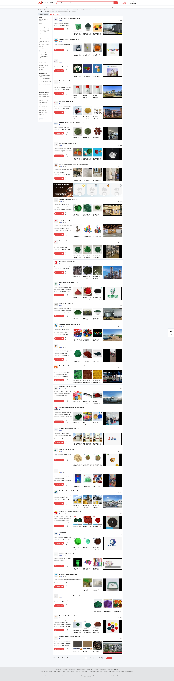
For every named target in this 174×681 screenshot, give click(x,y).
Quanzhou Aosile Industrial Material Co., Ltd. (70, 491)
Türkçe (118, 671)
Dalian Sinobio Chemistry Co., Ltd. (67, 303)
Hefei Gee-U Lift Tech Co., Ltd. (66, 553)
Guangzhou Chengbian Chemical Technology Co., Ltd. (72, 470)
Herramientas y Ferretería (44, 25)
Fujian (41, 116)
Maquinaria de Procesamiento (44, 28)
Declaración (65, 669)
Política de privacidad (81, 669)
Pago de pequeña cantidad (43, 57)
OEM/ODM (43, 51)
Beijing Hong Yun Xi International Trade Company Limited (73, 366)
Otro (41, 46)
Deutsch (77, 671)
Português (82, 671)
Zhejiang (42, 110)
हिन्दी (110, 671)
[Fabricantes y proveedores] (45, 2)
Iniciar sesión (133, 3)
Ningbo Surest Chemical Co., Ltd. (67, 261)
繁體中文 (59, 671)
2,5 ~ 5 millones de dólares (44, 84)
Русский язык (92, 671)
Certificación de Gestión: (59, 230)
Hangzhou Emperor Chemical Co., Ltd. (68, 199)
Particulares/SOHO (44, 44)
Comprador (112, 7)
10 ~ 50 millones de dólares (45, 82)
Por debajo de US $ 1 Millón (44, 76)
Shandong (43, 112)
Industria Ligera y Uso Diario (43, 20)
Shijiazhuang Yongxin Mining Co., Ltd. (68, 241)
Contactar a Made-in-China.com (92, 669)
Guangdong (43, 109)
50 (67, 657)
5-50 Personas (43, 94)
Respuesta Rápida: (58, 87)
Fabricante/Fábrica (45, 39)
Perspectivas (110, 669)
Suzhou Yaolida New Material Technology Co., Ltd (71, 636)
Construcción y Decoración (44, 22)
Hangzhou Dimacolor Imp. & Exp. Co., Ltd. (69, 39)
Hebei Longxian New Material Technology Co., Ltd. (71, 122)
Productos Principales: (59, 23)
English (50, 671)
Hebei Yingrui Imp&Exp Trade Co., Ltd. (68, 282)
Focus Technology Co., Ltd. (84, 673)
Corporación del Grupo (44, 42)
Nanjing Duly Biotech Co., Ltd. (66, 101)
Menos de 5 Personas (43, 98)
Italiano (86, 671)
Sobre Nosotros (58, 669)
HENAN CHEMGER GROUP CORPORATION (69, 18)
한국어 (97, 671)
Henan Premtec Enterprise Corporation (68, 60)
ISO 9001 (42, 62)
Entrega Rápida (44, 54)
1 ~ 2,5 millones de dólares (44, 79)
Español (72, 671)
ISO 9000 (42, 69)
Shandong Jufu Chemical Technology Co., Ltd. (70, 511)
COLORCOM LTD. (63, 532)
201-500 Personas (44, 100)
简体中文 (55, 671)
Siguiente (108, 657)
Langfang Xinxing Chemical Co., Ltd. (68, 574)
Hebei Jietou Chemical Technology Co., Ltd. (69, 324)
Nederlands (106, 671)
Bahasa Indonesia (129, 671)
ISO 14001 (42, 64)
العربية (101, 671)
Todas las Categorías (44, 7)
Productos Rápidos (103, 669)
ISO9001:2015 (43, 65)
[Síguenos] (115, 669)
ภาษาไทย (114, 671)
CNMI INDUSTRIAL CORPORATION (67, 386)
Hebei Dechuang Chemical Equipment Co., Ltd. (70, 595)
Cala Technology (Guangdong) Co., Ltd (68, 616)
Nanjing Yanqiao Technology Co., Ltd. (68, 81)
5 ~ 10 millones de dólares (44, 87)
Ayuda (121, 7)
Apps (127, 7)
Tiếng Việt (123, 671)
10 (62, 657)
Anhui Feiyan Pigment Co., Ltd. (66, 345)
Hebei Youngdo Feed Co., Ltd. (66, 449)
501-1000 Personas (44, 102)
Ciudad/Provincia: (58, 25)
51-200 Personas (44, 96)
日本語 (64, 671)
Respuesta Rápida (44, 52)
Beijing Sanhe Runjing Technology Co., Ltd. (69, 428)
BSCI (41, 67)
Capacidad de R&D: (58, 172)
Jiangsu (42, 114)
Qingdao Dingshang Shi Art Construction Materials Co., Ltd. (73, 164)
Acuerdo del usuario (72, 669)
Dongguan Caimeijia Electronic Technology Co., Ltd (71, 407)
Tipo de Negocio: (57, 169)
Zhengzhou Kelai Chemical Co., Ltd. (68, 143)
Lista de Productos (43, 14)
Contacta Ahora (60, 29)
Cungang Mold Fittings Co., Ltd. (66, 220)
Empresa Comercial (45, 38)
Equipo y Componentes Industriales (44, 31)
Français (68, 671)
